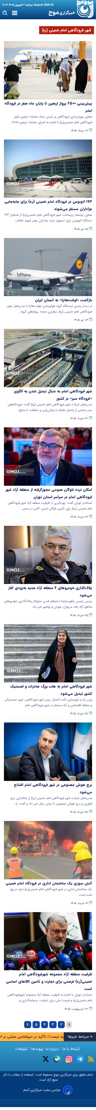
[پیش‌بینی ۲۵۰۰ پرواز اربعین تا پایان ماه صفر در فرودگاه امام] (48, 70)
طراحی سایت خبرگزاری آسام (41, 1090)
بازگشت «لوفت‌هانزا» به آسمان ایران (63, 300)
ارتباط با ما (71, 1049)
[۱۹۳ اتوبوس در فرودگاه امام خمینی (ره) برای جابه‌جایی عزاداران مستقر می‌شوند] (48, 169)
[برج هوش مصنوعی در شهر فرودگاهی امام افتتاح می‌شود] (48, 751)
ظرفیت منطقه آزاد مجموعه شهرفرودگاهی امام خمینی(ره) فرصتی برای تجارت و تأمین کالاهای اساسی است (49, 981)
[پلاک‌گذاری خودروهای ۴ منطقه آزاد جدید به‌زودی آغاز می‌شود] (48, 555)
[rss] (91, 1059)
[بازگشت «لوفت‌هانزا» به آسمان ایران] (48, 267)
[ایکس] (46, 1059)
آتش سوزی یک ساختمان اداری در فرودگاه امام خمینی (49, 883)
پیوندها (36, 1049)
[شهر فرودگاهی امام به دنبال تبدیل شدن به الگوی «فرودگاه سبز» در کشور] (48, 358)
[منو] (14, 13)
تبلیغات (22, 1049)
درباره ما (52, 1049)
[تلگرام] (80, 1059)
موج (55, 1074)
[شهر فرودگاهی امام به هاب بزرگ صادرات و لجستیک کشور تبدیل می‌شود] (48, 653)
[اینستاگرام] (69, 1059)
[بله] (57, 1059)
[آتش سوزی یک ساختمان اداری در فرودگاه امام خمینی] (48, 850)
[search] (5, 13)
